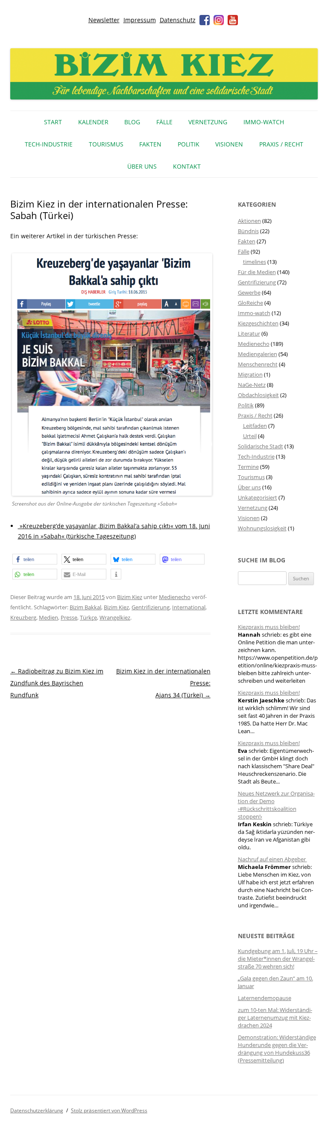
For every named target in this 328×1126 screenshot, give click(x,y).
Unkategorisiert (257, 497)
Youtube (233, 20)
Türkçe (88, 617)
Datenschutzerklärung (36, 1110)
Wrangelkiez (115, 617)
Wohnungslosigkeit (262, 528)
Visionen (229, 144)
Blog (132, 122)
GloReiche (250, 303)
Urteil (250, 436)
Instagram (219, 20)
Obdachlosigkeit (258, 395)
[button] (34, 559)
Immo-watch (254, 313)
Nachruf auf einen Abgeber (272, 859)
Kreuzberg (23, 617)
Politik (188, 144)
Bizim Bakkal (85, 607)
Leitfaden (255, 426)
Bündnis (248, 231)
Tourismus (106, 144)
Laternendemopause (264, 998)
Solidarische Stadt (260, 446)
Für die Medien (257, 272)
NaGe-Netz (252, 385)
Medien (48, 617)
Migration (250, 374)
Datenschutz (178, 20)
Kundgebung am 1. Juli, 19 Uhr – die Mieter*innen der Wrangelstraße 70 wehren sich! (278, 958)
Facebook (204, 20)
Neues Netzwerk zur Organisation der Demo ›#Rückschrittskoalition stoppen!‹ (276, 805)
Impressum (139, 20)
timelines (254, 262)
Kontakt (187, 166)
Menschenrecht (258, 364)
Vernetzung (207, 122)
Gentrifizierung (151, 607)
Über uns (142, 166)
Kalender (93, 122)
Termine (248, 467)
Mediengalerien (257, 354)
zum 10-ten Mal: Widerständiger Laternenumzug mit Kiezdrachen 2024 (275, 1017)
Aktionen (249, 221)
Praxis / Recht (281, 144)
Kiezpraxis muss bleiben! (269, 627)
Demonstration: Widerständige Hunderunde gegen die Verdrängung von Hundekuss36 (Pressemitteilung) (277, 1048)
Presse (69, 617)
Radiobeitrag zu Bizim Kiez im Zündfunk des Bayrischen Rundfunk (56, 683)
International (188, 607)
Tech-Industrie (49, 144)
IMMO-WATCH (263, 122)
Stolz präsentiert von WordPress (109, 1110)
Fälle (164, 122)
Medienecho (174, 597)
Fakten (150, 144)
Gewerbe (249, 292)
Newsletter (104, 20)
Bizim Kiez (129, 597)
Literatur (249, 333)
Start (53, 122)
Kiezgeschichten (258, 323)
